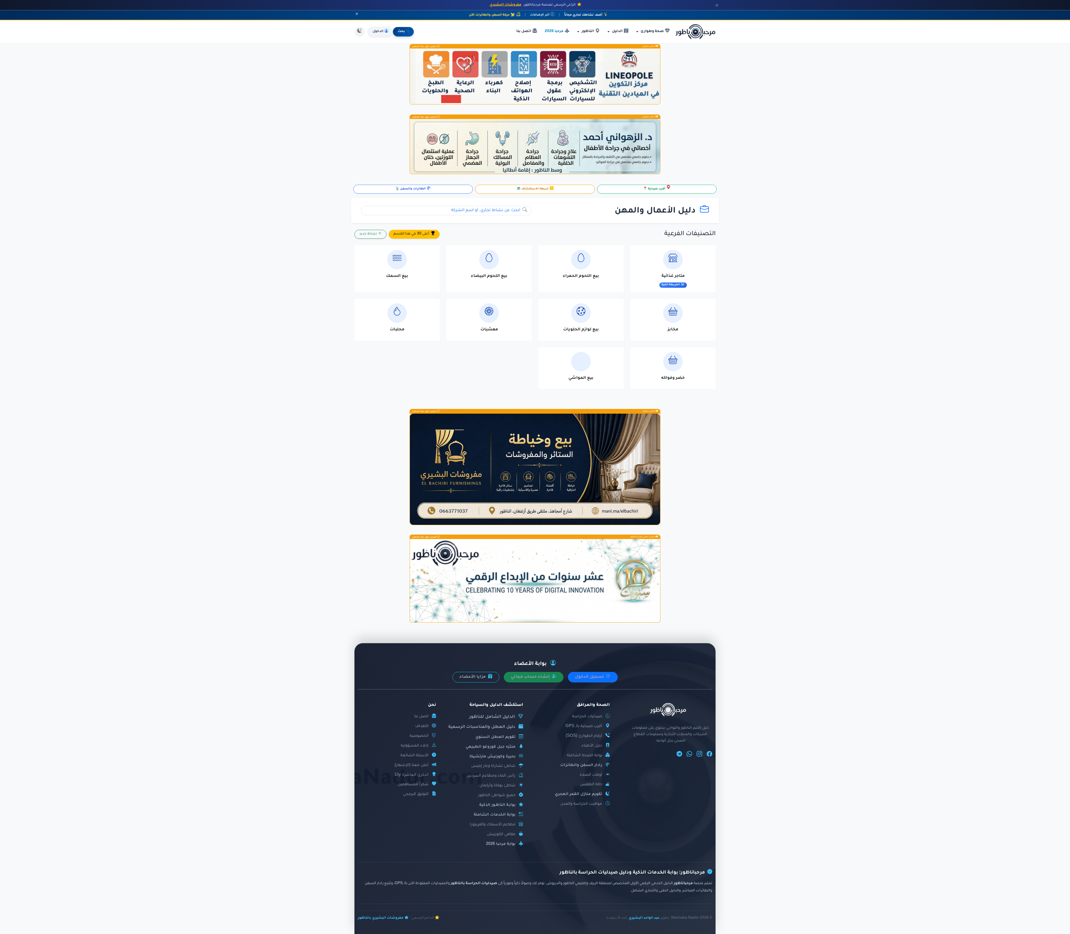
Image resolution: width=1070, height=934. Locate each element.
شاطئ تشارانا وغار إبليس (493, 766)
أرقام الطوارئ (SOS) (584, 736)
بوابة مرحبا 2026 (500, 844)
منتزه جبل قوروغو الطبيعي (490, 747)
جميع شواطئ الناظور (496, 795)
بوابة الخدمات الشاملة (494, 815)
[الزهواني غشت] (535, 146)
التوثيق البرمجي (416, 794)
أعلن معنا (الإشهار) (412, 765)
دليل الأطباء (592, 746)
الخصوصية (419, 736)
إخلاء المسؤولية (415, 746)
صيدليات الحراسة (587, 716)
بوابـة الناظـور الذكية (497, 805)
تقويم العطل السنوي (495, 737)
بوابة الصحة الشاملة (584, 755)
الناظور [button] (588, 31)
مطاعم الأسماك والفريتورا (492, 825)
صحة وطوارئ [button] (652, 31)
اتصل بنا (523, 31)
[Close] (717, 5)
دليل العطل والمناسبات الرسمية (481, 727)
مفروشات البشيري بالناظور (380, 918)
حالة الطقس (591, 784)
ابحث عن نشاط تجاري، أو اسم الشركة (486, 210)
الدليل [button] (617, 31)
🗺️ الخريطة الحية (673, 284)
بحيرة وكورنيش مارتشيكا (492, 757)
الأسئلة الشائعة (414, 755)
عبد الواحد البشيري (644, 918)
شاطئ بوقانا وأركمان (497, 786)
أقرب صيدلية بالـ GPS (583, 726)
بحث (401, 31)
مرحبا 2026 (554, 31)
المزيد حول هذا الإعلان (424, 46)
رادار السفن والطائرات (581, 765)
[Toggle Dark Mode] (359, 32)
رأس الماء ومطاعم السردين (491, 776)
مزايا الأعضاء (473, 677)
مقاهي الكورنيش (501, 834)
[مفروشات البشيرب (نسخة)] (535, 469)
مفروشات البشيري (505, 5)
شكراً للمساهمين (413, 784)
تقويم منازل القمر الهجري (578, 794)
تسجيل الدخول (590, 677)
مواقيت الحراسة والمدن (581, 804)
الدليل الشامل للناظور (492, 717)
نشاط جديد (368, 234)
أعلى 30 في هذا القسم (411, 234)
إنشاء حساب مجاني (531, 677)
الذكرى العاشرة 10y (411, 775)
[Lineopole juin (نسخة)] (535, 76)
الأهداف (422, 726)
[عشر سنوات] (535, 580)
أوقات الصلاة (591, 775)
